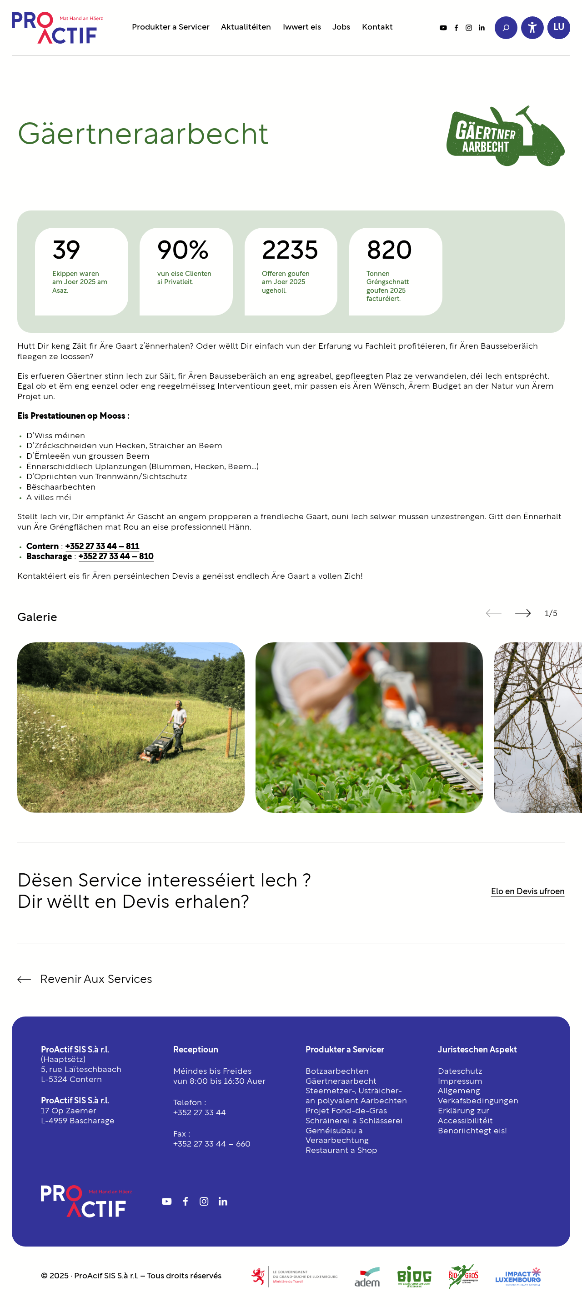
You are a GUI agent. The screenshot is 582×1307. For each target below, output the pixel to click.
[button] (558, 27)
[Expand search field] (506, 27)
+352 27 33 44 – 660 (212, 1144)
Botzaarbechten (337, 1072)
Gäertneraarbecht (341, 1082)
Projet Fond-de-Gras (346, 1111)
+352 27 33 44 (199, 1113)
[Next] (523, 613)
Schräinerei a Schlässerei (354, 1121)
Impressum (460, 1082)
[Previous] (494, 613)
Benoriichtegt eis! (472, 1131)
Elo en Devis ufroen (528, 892)
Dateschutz (460, 1072)
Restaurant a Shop (341, 1151)
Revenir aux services (96, 979)
